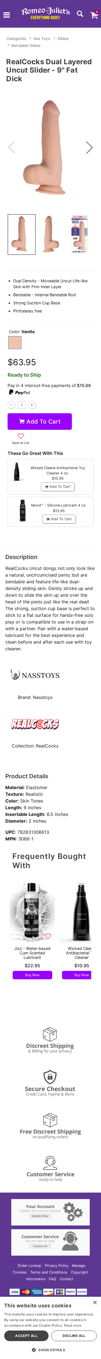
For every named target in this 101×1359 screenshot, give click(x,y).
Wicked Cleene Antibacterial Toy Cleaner (81, 953)
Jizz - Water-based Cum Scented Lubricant (32, 953)
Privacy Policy (56, 1266)
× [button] (95, 1303)
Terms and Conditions (48, 1272)
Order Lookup (29, 1266)
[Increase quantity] (32, 405)
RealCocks (47, 746)
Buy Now (32, 975)
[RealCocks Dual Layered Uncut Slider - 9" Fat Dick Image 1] (50, 147)
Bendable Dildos (26, 45)
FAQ (52, 1279)
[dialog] (50, 1328)
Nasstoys (42, 697)
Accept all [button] (26, 1336)
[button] (6, 15)
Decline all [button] (74, 1336)
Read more (73, 1325)
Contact (66, 1279)
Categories (16, 38)
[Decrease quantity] (11, 405)
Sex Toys (41, 38)
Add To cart (43, 421)
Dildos (63, 38)
